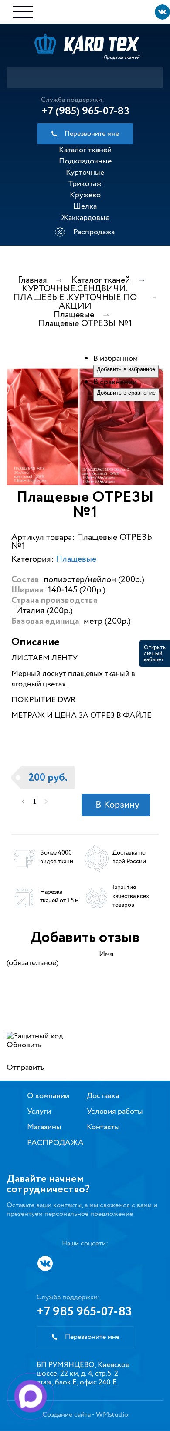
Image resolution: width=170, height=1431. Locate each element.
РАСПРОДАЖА (55, 1142)
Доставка (103, 1096)
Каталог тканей (85, 150)
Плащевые (76, 559)
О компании (48, 1096)
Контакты (103, 1127)
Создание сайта (66, 1415)
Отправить (25, 1067)
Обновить (24, 1045)
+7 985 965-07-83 (84, 1312)
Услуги (39, 1111)
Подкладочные (85, 161)
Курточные (85, 172)
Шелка (85, 206)
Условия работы (115, 1111)
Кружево (85, 195)
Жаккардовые (85, 217)
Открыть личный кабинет (155, 653)
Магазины (44, 1127)
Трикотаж (85, 184)
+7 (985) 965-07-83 (85, 111)
